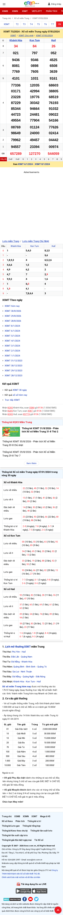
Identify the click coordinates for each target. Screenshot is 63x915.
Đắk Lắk (15, 656)
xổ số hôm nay (20, 395)
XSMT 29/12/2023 (13, 370)
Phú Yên (16, 651)
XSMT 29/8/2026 (13, 316)
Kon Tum (35, 40)
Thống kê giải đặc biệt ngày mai (17, 840)
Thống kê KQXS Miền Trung (17, 422)
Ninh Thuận (26, 671)
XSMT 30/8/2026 (13, 311)
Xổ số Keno (7, 821)
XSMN (15, 11)
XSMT (25, 11)
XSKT (30, 411)
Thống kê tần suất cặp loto (15, 835)
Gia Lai (15, 671)
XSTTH (26, 414)
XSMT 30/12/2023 (13, 365)
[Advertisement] (31, 205)
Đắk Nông (40, 676)
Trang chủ (7, 816)
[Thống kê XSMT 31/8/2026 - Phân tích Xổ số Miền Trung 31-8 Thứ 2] (11, 432)
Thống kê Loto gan (11, 826)
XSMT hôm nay (12, 306)
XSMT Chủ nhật (26, 35)
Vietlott (37, 11)
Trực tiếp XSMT (12, 400)
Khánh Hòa (16, 40)
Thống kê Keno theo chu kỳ (15, 831)
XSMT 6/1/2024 (25, 164)
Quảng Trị (42, 666)
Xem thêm (31, 463)
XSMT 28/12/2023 (13, 375)
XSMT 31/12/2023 (13, 360)
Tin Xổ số (38, 840)
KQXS (10, 408)
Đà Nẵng (15, 661)
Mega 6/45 (45, 816)
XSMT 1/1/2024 (12, 355)
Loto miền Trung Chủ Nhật (35, 241)
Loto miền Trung (10, 241)
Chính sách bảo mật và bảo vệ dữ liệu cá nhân (21, 877)
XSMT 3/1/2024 (12, 345)
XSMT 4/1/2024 (12, 340)
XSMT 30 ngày (20, 390)
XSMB (5, 11)
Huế (53, 40)
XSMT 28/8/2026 (13, 321)
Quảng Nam (26, 656)
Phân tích (51, 11)
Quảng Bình (18, 666)
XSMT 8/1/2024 (42, 164)
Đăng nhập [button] (56, 4)
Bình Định (30, 666)
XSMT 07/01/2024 (44, 35)
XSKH (31, 408)
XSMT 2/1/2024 (12, 350)
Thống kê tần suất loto (41, 831)
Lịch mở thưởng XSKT (18, 646)
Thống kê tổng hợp (31, 826)
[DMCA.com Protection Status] (12, 900)
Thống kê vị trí (34, 821)
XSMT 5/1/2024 (12, 336)
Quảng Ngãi (28, 676)
